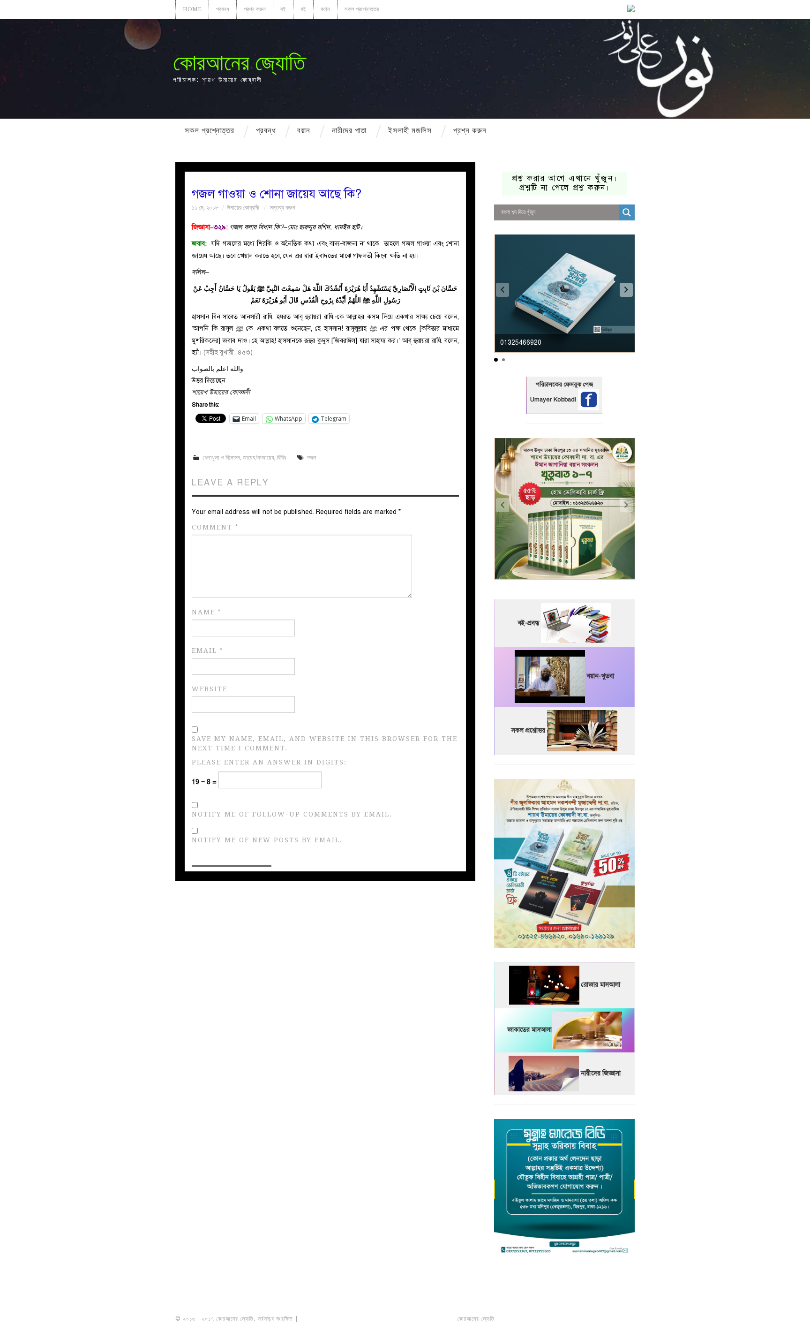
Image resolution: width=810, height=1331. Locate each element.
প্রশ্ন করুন (255, 9)
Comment (215, 527)
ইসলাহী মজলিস (410, 130)
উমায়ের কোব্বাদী (243, 207)
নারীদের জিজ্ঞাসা (601, 1073)
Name (206, 612)
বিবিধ (281, 457)
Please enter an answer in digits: (269, 762)
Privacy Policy (608, 1319)
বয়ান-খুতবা (600, 677)
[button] (626, 290)
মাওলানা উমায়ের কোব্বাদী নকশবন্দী (335, 1319)
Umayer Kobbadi (554, 399)
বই (283, 9)
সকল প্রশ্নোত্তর (362, 9)
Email (207, 651)
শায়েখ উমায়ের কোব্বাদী (221, 392)
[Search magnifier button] (627, 212)
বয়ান (325, 9)
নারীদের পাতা (349, 130)
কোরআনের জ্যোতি (239, 62)
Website (209, 689)
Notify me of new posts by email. (267, 840)
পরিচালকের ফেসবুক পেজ (564, 384)
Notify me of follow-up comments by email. (292, 814)
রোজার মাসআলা (600, 985)
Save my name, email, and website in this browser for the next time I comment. (325, 743)
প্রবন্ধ (222, 9)
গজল (311, 457)
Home (192, 9)
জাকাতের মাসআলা (529, 1030)
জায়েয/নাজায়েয (258, 457)
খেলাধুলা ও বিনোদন (221, 457)
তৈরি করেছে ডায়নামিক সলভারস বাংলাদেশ (537, 1319)
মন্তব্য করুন (282, 207)
